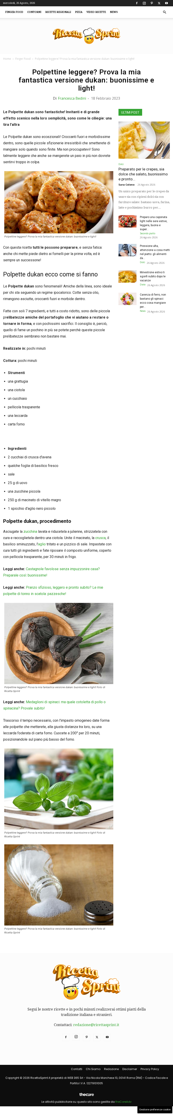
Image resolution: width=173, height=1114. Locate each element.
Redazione (111, 1069)
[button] (164, 12)
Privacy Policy (150, 1069)
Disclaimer (129, 1069)
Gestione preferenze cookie (155, 1109)
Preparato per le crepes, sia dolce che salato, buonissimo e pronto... (143, 174)
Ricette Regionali (58, 12)
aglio (42, 544)
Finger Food (14, 12)
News (114, 12)
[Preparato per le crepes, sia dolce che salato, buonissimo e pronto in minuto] (144, 140)
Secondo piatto (147, 233)
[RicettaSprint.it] (86, 36)
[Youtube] (166, 3)
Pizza (78, 12)
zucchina (30, 531)
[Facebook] (136, 3)
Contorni (34, 12)
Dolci (121, 164)
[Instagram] (144, 3)
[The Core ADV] (86, 1096)
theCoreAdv (123, 1102)
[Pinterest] (151, 3)
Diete (143, 284)
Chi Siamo (93, 1069)
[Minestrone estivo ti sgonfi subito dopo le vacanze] (127, 276)
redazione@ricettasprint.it (96, 1025)
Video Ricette (96, 12)
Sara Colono (126, 184)
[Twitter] (159, 3)
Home (7, 59)
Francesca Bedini (72, 98)
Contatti (76, 1069)
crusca (100, 538)
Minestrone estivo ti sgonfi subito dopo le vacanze (153, 276)
